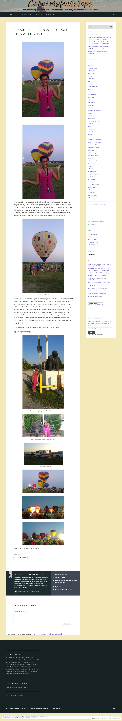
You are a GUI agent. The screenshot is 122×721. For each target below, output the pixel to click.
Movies (91, 131)
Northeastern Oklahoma (95, 142)
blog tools (92, 71)
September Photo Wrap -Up (63, 590)
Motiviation (92, 129)
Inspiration (92, 118)
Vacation (91, 198)
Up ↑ (114, 708)
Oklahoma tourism (94, 147)
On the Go (92, 150)
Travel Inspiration (94, 184)
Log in (91, 237)
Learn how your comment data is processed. (47, 634)
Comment (67, 623)
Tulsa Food (92, 192)
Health (91, 108)
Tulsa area (92, 190)
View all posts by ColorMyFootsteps (28, 591)
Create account (93, 234)
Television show (93, 174)
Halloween (92, 105)
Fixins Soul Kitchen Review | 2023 (98, 288)
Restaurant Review (94, 161)
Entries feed (92, 239)
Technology (92, 171)
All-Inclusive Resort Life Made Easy (99, 46)
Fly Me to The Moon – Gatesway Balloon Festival (41, 32)
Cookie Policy (34, 717)
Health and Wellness (95, 110)
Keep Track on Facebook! (15, 695)
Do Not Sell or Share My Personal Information (42, 708)
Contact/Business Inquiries (28, 14)
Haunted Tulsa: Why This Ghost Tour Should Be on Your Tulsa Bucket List (99, 42)
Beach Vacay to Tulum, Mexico (97, 293)
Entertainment (66, 580)
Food (90, 100)
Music (91, 134)
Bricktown (92, 73)
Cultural (91, 81)
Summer (91, 169)
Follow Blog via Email (95, 318)
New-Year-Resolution (95, 139)
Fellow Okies (49, 14)
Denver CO (92, 84)
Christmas (92, 78)
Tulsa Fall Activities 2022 (96, 296)
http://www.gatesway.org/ (22, 332)
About (10, 14)
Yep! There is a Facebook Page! (97, 204)
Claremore (58, 580)
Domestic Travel (93, 86)
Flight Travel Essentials (95, 291)
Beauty (91, 65)
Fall (90, 92)
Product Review (93, 155)
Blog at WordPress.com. (15, 708)
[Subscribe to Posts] (88, 224)
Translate (100, 304)
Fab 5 (91, 89)
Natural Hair (92, 137)
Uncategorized (93, 195)
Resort (91, 158)
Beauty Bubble (93, 68)
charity (57, 577)
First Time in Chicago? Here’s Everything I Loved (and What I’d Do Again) (100, 38)
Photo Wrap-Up (93, 153)
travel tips (92, 187)
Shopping (91, 163)
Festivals (62, 577)
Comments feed (93, 242)
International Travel (94, 121)
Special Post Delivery (96, 261)
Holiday (91, 113)
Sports (91, 166)
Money (91, 126)
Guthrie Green (93, 102)
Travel (91, 182)
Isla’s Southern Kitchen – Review (98, 49)
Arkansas (92, 63)
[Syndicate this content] (88, 261)
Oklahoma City (93, 145)
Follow (92, 332)
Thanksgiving (92, 179)
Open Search (114, 14)
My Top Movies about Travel (63, 587)
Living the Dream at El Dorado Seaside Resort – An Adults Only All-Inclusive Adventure (99, 284)
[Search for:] (100, 27)
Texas (91, 176)
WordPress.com (93, 245)
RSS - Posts (93, 224)
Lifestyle (91, 123)
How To (91, 116)
